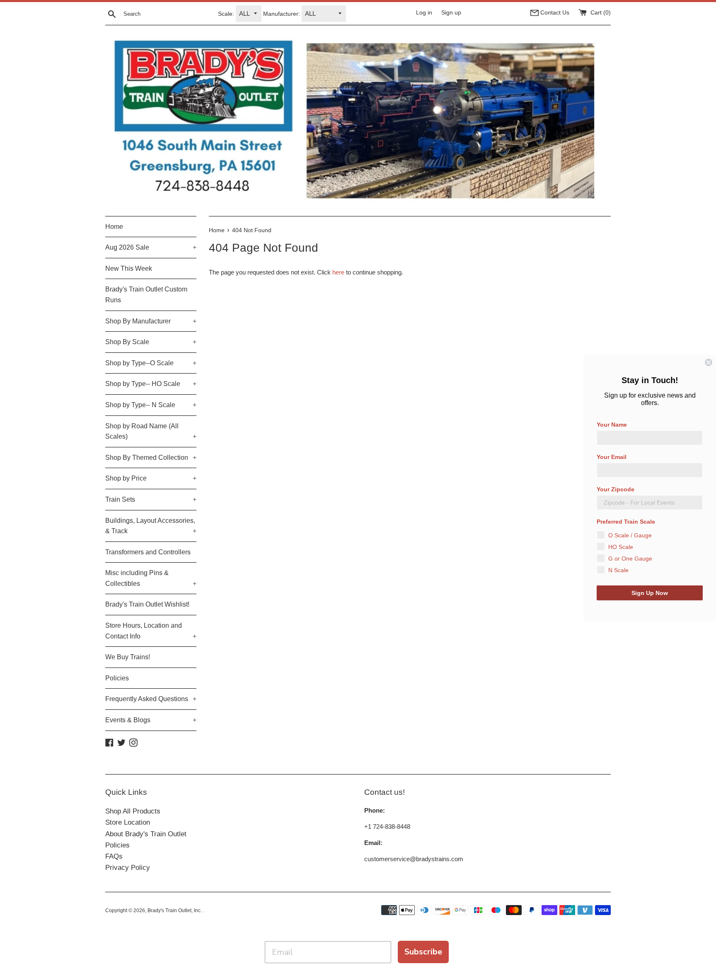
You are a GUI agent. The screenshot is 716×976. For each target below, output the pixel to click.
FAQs (114, 856)
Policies (117, 678)
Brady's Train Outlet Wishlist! (147, 604)
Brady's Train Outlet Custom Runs (146, 294)
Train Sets (150, 499)
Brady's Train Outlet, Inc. (175, 910)
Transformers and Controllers (148, 552)
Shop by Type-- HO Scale (150, 383)
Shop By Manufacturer (150, 321)
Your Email (611, 457)
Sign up (451, 13)
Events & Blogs (150, 720)
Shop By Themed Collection (150, 457)
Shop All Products (132, 811)
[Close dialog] (708, 362)
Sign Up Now (649, 593)
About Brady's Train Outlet (145, 834)
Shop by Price (150, 478)
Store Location (127, 822)
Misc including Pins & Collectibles (150, 578)
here (338, 272)
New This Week (128, 268)
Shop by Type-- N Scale (150, 404)
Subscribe (423, 951)
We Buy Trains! (127, 656)
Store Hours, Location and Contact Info (150, 631)
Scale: (226, 14)
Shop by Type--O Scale (150, 363)
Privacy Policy (127, 868)
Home (114, 226)
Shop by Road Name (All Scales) (150, 431)
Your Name (612, 424)
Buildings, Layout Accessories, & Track (150, 526)
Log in (424, 13)
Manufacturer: (281, 14)
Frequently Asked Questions (150, 698)
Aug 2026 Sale (150, 247)
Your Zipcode (615, 489)
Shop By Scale (150, 341)
